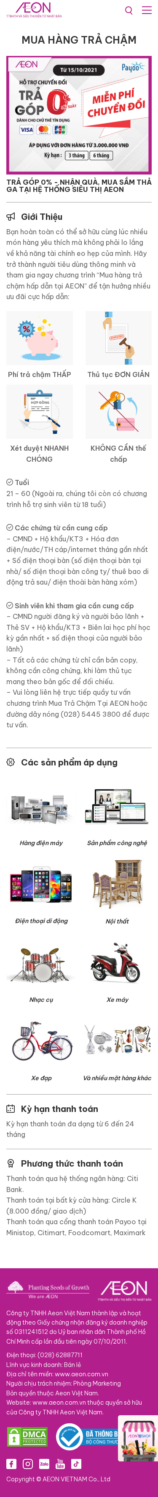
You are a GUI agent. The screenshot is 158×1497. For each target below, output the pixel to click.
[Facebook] (11, 1464)
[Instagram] (28, 1464)
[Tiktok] (76, 1464)
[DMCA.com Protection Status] (27, 1436)
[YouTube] (60, 1464)
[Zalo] (44, 1464)
